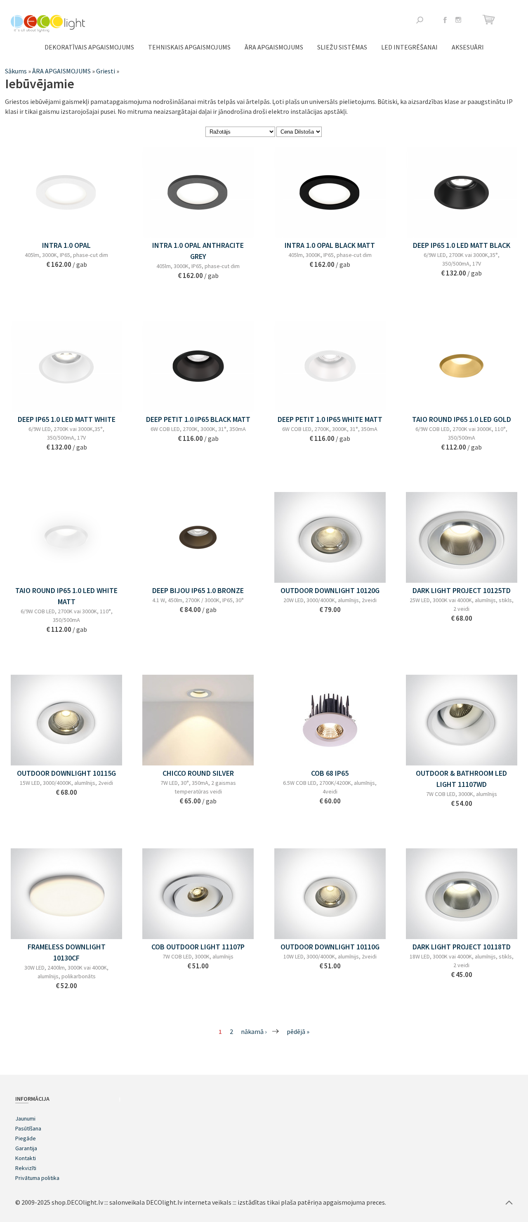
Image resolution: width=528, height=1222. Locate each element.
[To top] (509, 1202)
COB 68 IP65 (330, 773)
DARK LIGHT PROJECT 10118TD (461, 946)
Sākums (16, 71)
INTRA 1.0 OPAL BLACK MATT (330, 245)
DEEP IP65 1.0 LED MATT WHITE (67, 419)
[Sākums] (48, 23)
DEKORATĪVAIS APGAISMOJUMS (89, 47)
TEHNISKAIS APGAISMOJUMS (189, 47)
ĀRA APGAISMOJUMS (274, 47)
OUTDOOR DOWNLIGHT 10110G (330, 946)
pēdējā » (298, 1031)
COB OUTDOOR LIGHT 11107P (198, 946)
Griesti (105, 71)
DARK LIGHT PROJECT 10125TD (461, 590)
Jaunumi (25, 1118)
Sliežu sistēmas (342, 47)
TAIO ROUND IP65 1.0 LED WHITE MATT (66, 596)
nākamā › (253, 1031)
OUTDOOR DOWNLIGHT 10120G (330, 590)
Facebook (445, 20)
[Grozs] (489, 19)
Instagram (458, 20)
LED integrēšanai (409, 47)
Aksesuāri (468, 47)
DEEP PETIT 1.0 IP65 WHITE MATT (330, 419)
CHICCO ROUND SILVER (198, 773)
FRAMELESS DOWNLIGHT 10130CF (67, 952)
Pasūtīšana (28, 1128)
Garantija (26, 1148)
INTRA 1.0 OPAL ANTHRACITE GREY (198, 250)
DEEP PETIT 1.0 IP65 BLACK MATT (198, 419)
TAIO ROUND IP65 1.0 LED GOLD (461, 419)
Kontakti (25, 1158)
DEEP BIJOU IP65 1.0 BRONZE (198, 590)
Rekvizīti (25, 1168)
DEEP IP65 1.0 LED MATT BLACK (461, 245)
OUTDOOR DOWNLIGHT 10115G (66, 773)
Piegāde (25, 1138)
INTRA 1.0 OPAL (66, 245)
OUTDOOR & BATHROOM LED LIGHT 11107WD (461, 778)
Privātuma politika (37, 1178)
